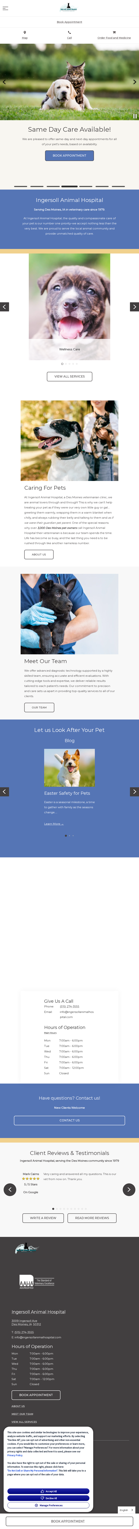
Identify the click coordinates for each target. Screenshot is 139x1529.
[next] (134, 82)
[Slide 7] (118, 186)
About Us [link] (39, 554)
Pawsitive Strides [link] (69, 174)
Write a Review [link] (43, 1218)
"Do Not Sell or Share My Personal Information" (32, 1470)
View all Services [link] (69, 376)
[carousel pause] (135, 116)
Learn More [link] (52, 824)
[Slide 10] (86, 1209)
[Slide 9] (82, 1209)
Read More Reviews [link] (92, 1218)
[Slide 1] (20, 186)
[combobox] (126, 1510)
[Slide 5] (86, 186)
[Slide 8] (78, 1209)
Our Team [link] (39, 707)
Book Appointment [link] (36, 1395)
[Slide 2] (36, 186)
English (124, 1510)
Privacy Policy (14, 1455)
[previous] (4, 82)
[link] (69, 7)
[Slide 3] (53, 186)
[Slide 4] (69, 186)
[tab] (51, 1033)
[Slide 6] (102, 186)
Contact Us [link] (70, 1120)
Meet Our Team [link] (22, 1413)
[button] (5, 8)
